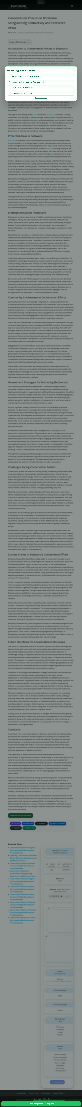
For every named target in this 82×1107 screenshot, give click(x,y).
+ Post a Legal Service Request (41, 1104)
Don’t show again (41, 98)
